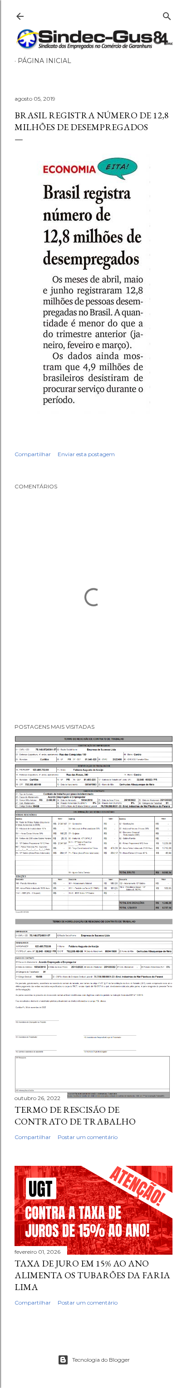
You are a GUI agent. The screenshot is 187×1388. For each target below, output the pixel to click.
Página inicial (44, 61)
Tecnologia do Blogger (101, 1359)
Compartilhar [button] (33, 454)
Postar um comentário (88, 1137)
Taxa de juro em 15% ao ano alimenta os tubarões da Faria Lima (92, 1275)
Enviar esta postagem (86, 454)
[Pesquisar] (167, 14)
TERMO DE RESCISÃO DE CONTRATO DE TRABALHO (75, 1115)
